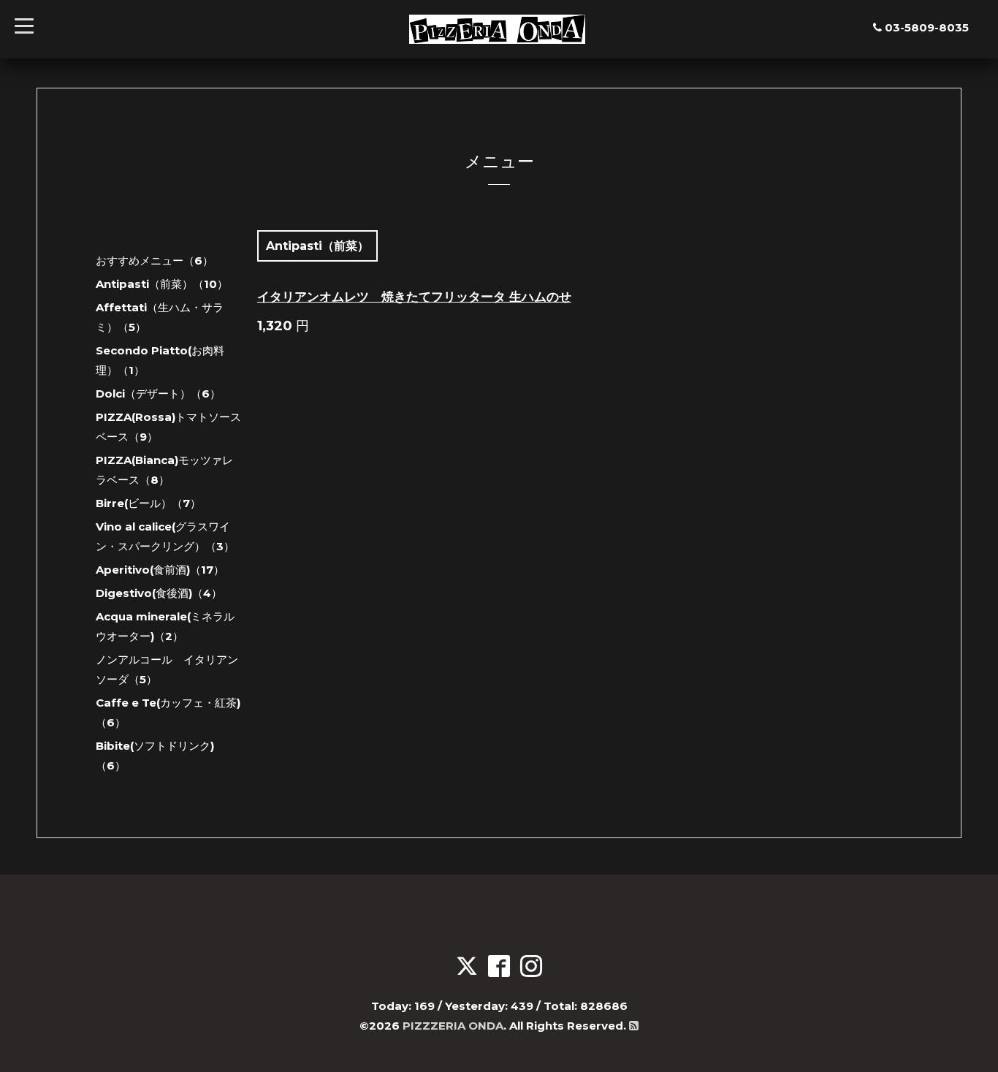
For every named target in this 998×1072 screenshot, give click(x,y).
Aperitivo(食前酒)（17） (160, 570)
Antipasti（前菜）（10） (162, 284)
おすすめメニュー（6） (154, 260)
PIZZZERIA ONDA (453, 1026)
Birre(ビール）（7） (148, 503)
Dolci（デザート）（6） (158, 393)
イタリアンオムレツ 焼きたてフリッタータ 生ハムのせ (414, 296)
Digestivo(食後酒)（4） (159, 593)
